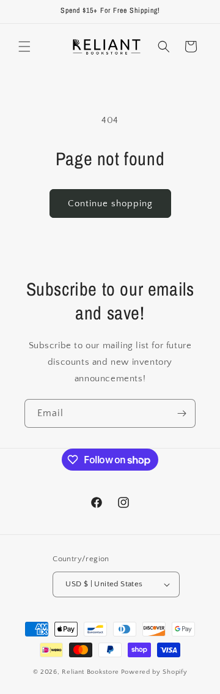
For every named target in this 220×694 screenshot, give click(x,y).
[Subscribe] (181, 413)
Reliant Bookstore (90, 672)
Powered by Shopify (154, 672)
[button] (24, 46)
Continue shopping (110, 203)
